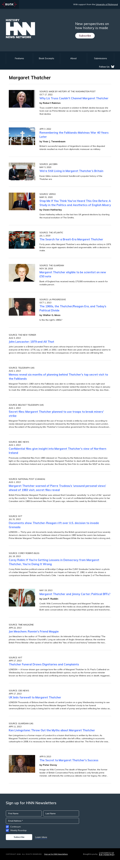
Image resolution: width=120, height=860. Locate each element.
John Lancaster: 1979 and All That (31, 341)
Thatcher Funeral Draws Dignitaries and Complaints (44, 664)
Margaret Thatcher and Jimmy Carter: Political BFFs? (75, 594)
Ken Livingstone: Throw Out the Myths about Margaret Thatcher (52, 730)
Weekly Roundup (18, 830)
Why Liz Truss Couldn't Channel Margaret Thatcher (74, 98)
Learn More (41, 837)
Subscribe (85, 35)
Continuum (15, 826)
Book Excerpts (46, 58)
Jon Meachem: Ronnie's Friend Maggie (34, 631)
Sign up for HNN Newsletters (56, 854)
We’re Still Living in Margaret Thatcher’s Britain (71, 171)
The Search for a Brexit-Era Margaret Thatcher (71, 239)
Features (19, 58)
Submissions (100, 58)
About (73, 58)
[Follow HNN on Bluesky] (112, 66)
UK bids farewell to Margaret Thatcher (35, 697)
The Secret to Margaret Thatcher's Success (69, 760)
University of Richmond (107, 4)
